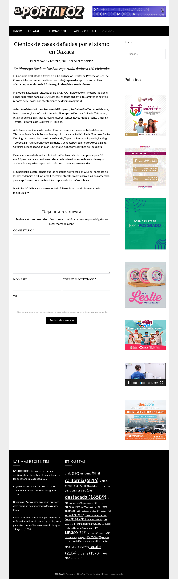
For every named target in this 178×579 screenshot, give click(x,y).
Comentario (23, 230)
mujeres (105, 533)
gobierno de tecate (96, 515)
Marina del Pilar (87, 523)
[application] (145, 374)
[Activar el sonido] (156, 383)
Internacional (57, 31)
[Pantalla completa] (161, 383)
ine (82, 519)
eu (68, 515)
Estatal (34, 31)
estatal (106, 511)
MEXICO (75, 533)
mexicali (91, 528)
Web (16, 295)
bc (103, 481)
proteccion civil (74, 541)
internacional (95, 519)
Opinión (108, 31)
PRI (105, 537)
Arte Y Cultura (85, 31)
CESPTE (85, 486)
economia (75, 503)
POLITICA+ (94, 537)
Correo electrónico (79, 279)
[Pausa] (129, 383)
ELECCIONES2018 (76, 507)
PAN (82, 537)
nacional (71, 537)
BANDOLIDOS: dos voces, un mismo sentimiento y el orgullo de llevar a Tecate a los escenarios (36, 474)
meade (105, 524)
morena (93, 533)
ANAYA (85, 473)
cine (97, 486)
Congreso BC (81, 490)
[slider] (142, 383)
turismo (76, 558)
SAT (85, 547)
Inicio (17, 31)
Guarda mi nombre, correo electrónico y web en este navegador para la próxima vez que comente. (62, 312)
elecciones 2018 (93, 503)
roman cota (91, 541)
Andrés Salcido (83, 61)
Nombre (20, 279)
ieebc (71, 519)
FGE (78, 515)
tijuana (88, 553)
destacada (85, 497)
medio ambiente (74, 528)
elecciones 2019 (97, 507)
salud (76, 547)
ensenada (73, 510)
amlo (72, 473)
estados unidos (91, 511)
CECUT (71, 486)
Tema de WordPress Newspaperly (104, 574)
